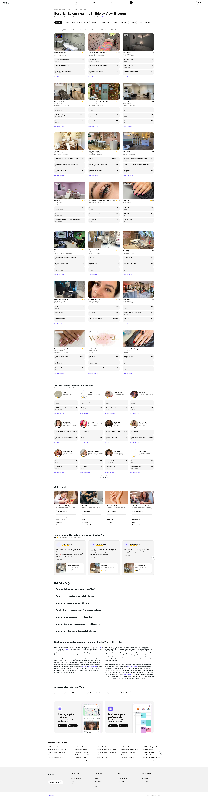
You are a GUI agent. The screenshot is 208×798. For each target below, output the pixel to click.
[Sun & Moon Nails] (116, 509)
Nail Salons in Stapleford (103, 754)
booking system (132, 666)
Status (96, 786)
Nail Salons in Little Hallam (103, 760)
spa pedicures (92, 666)
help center (127, 674)
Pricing (96, 778)
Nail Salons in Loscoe (102, 757)
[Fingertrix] (91, 509)
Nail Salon (62, 9)
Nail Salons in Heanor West (128, 752)
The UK (69, 9)
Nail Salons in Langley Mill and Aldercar (106, 749)
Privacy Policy (121, 776)
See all (104, 477)
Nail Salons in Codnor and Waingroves (106, 752)
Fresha (100, 647)
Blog (73, 781)
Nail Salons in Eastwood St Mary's (56, 752)
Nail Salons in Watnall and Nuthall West (152, 757)
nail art (84, 666)
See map (105, 16)
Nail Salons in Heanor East (127, 757)
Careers (74, 776)
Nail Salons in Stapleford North (55, 760)
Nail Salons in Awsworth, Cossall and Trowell (59, 754)
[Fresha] (6, 3)
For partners (98, 776)
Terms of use (121, 781)
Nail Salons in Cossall (80, 747)
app (125, 659)
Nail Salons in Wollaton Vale (150, 754)
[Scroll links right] (160, 753)
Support (97, 783)
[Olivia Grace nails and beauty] (142, 509)
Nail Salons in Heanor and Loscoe (129, 749)
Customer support (76, 778)
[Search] (131, 3)
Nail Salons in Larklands (81, 757)
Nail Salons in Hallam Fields (128, 760)
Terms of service (122, 778)
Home (56, 9)
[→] (153, 509)
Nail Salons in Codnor (102, 747)
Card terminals (98, 781)
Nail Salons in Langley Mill (149, 760)
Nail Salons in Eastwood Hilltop (83, 754)
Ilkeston (74, 9)
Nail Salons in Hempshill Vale (150, 747)
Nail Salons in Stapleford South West (57, 749)
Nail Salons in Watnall (148, 752)
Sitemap (74, 783)
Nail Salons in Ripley (148, 749)
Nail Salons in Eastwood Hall (128, 747)
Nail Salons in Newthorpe (81, 752)
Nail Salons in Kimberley (81, 749)
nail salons (66, 649)
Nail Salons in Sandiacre (54, 747)
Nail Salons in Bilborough (81, 760)
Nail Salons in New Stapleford (55, 757)
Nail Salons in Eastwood (127, 754)
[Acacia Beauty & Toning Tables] (66, 509)
